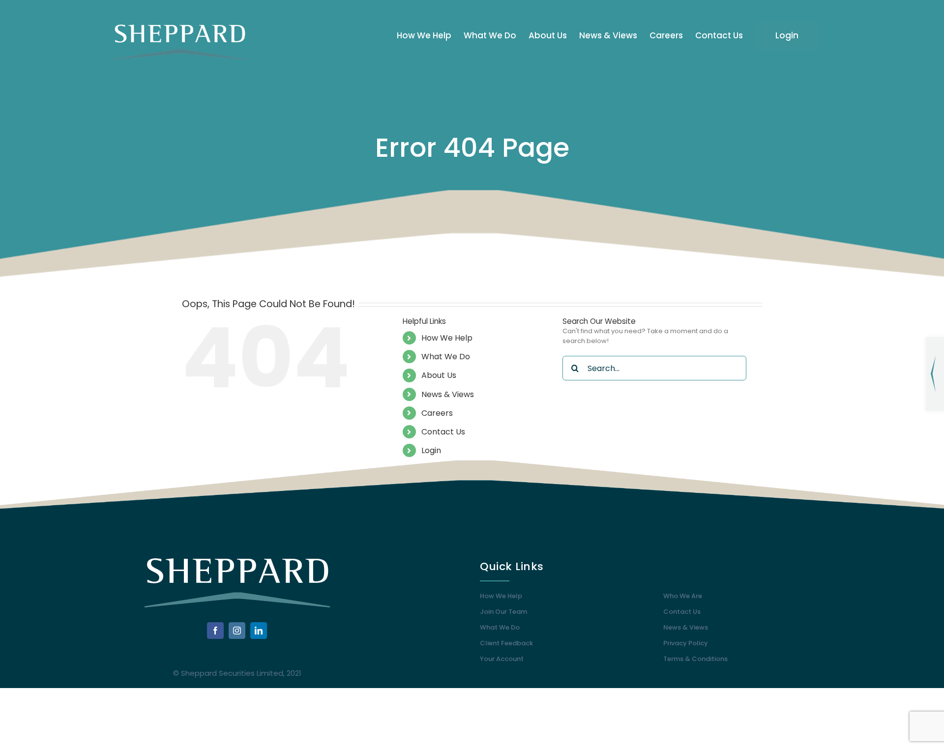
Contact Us (443, 431)
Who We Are (682, 596)
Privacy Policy (685, 643)
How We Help (446, 338)
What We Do (445, 356)
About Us (438, 375)
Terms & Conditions (695, 658)
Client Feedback (506, 643)
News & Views (447, 394)
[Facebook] (215, 630)
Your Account (502, 658)
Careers (437, 413)
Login (431, 450)
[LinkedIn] (258, 630)
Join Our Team (503, 611)
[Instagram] (237, 630)
